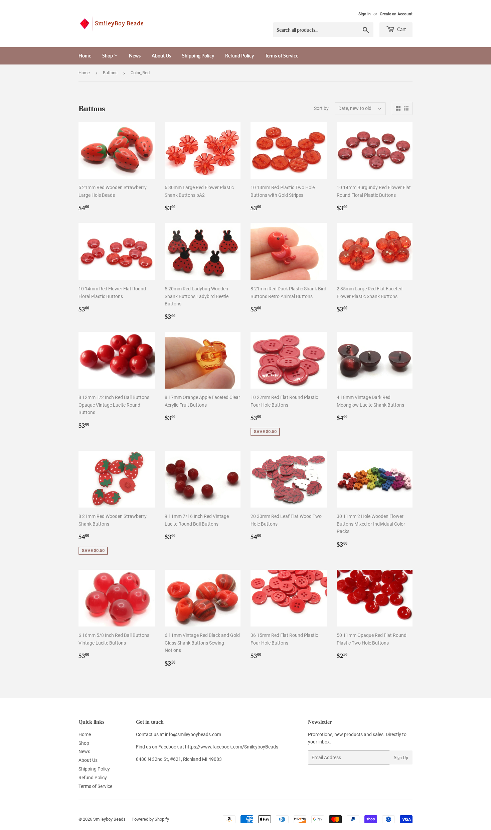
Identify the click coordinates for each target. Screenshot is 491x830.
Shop (108, 55)
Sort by (321, 108)
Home (84, 55)
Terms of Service (281, 55)
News (135, 55)
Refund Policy (239, 55)
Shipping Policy (198, 55)
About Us (161, 55)
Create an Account (396, 14)
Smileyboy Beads (109, 819)
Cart (401, 29)
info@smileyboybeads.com (193, 734)
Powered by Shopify (150, 819)
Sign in (364, 14)
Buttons (110, 72)
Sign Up (401, 757)
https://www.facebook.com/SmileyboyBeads (231, 746)
